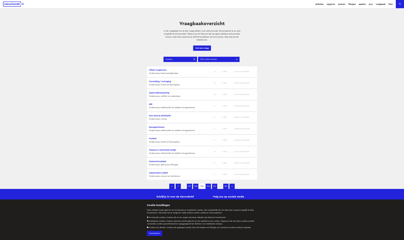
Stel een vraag (202, 48)
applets (362, 4)
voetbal (152, 138)
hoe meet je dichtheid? (160, 115)
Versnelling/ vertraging (160, 81)
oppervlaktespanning (159, 92)
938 (195, 186)
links (391, 4)
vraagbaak (380, 4)
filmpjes (352, 4)
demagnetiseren (156, 127)
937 (189, 186)
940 (208, 186)
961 (225, 186)
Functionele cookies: (187, 217)
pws (371, 4)
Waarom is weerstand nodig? (162, 150)
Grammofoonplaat (157, 161)
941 (214, 186)
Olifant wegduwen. (158, 70)
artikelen (319, 4)
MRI (150, 104)
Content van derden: (200, 227)
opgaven (331, 4)
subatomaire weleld (158, 172)
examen (341, 4)
